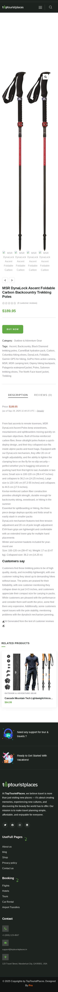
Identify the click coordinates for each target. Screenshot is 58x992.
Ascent (13, 346)
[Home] (13, 7)
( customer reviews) (27, 303)
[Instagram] (20, 825)
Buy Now (13, 329)
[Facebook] (12, 825)
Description (18, 395)
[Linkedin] (27, 825)
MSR (5, 363)
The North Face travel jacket (33, 372)
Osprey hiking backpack (42, 363)
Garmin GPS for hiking (14, 359)
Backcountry (24, 346)
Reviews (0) (43, 395)
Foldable (44, 354)
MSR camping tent (18, 363)
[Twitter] (5, 825)
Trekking (6, 376)
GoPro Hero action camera (41, 359)
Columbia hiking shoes (14, 354)
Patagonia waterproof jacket (17, 367)
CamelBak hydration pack (31, 350)
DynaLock (33, 354)
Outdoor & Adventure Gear (28, 340)
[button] (45, 77)
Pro (31, 985)
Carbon (50, 350)
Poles (36, 367)
